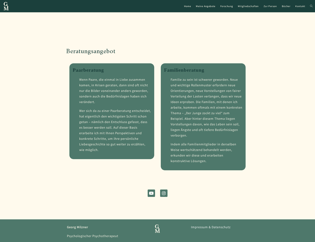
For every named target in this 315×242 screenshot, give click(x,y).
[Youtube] (151, 193)
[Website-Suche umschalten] (311, 6)
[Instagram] (164, 193)
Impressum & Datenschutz (211, 227)
